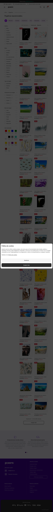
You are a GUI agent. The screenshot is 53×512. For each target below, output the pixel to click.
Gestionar (26, 260)
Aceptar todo (26, 265)
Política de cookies (12, 254)
